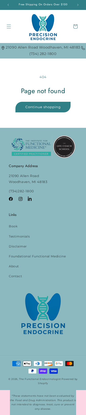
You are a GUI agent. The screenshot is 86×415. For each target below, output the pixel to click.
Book (13, 226)
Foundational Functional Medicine (37, 256)
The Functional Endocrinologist (40, 379)
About (14, 266)
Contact (15, 276)
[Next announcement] (78, 5)
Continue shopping (43, 107)
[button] (9, 26)
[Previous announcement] (8, 5)
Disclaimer (18, 246)
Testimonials (19, 236)
